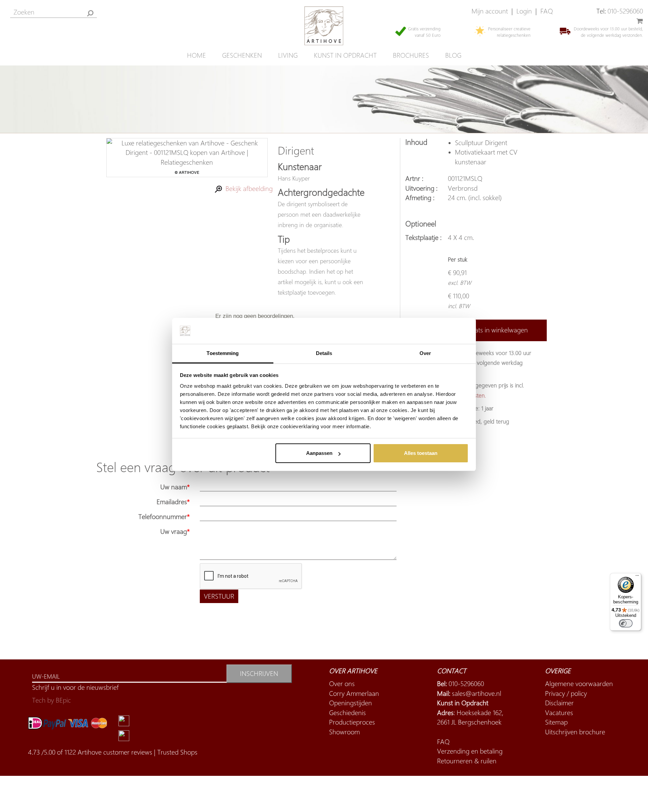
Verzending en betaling (470, 751)
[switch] (625, 623)
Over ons (342, 683)
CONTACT (451, 670)
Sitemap (556, 722)
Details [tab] (324, 353)
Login (524, 11)
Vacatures (559, 712)
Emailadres (172, 501)
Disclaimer (559, 702)
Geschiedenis (347, 712)
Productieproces (352, 722)
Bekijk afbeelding (247, 188)
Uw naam (173, 486)
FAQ (546, 11)
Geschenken (242, 55)
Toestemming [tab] (223, 353)
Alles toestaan (420, 453)
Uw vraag (173, 531)
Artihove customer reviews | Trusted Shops (137, 752)
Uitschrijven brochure (575, 731)
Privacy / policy (566, 693)
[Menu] (637, 577)
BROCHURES (411, 55)
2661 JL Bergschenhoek (469, 722)
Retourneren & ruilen (466, 760)
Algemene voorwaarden (579, 683)
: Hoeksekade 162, (470, 712)
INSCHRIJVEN (259, 673)
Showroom (344, 731)
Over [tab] (425, 353)
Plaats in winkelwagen (497, 329)
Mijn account (489, 11)
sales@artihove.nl (476, 693)
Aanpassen (319, 453)
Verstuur (219, 596)
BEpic (63, 700)
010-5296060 (625, 11)
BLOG (453, 55)
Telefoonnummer (162, 516)
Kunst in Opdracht (462, 702)
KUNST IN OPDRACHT (345, 55)
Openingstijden (350, 702)
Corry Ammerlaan (354, 693)
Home (196, 55)
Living (288, 55)
